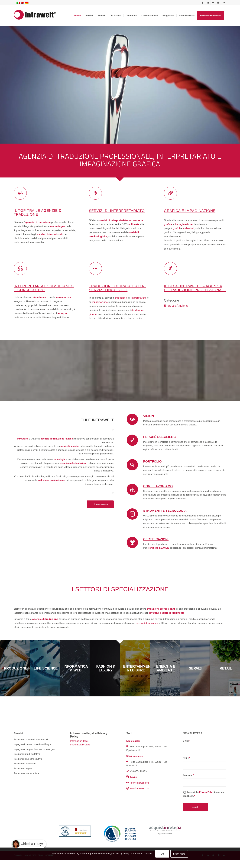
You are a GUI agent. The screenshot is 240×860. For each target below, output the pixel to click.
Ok (162, 854)
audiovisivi (188, 228)
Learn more (179, 854)
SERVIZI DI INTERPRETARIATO (117, 211)
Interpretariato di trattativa (27, 754)
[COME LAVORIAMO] (132, 489)
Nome (186, 758)
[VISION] (132, 419)
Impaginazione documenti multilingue (32, 744)
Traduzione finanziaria (25, 763)
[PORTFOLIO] (132, 464)
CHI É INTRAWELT (97, 420)
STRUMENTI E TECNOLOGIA (165, 510)
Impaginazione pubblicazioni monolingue (34, 749)
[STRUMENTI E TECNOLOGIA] (132, 514)
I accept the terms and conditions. (203, 794)
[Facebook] (202, 2)
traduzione (121, 297)
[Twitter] (213, 2)
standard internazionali (49, 234)
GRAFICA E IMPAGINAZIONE (189, 211)
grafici (176, 228)
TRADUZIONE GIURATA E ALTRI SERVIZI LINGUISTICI (117, 288)
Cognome (188, 775)
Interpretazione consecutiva (28, 759)
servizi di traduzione (147, 623)
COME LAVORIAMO (158, 486)
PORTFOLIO (152, 461)
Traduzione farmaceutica (26, 773)
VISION (148, 416)
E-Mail (186, 741)
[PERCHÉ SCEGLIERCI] (132, 440)
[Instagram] (218, 2)
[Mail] (223, 2)
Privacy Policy (206, 792)
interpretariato (139, 297)
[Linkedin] (207, 2)
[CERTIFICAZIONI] (132, 542)
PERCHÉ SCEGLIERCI (160, 437)
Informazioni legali (79, 741)
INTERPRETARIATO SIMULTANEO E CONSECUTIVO (44, 288)
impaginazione (100, 301)
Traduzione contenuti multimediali (31, 739)
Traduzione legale (23, 768)
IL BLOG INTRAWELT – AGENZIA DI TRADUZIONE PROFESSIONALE (195, 288)
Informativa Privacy (80, 744)
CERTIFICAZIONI (155, 539)
